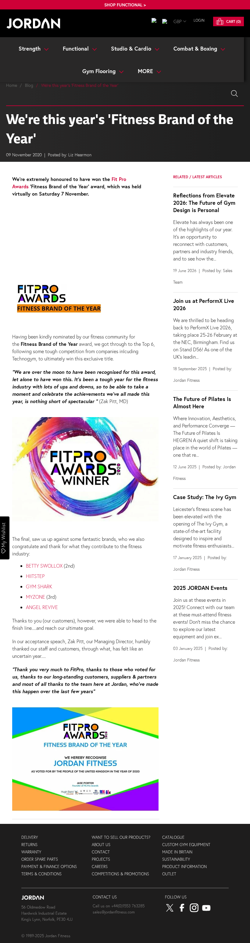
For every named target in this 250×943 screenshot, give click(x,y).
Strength (30, 48)
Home (11, 85)
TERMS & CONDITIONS (41, 874)
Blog (29, 85)
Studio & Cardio (132, 48)
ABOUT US (101, 844)
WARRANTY (31, 852)
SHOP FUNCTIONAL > (125, 5)
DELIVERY (29, 837)
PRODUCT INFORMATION (184, 866)
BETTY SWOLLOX (44, 565)
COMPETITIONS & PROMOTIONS (120, 874)
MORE (146, 71)
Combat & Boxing (196, 48)
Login (199, 20)
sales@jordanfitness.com (114, 912)
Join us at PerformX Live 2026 (203, 304)
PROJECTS (101, 859)
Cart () (233, 21)
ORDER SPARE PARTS (39, 859)
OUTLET (169, 874)
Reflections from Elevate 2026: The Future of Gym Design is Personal (204, 203)
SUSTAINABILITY (176, 859)
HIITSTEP (35, 576)
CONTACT (101, 852)
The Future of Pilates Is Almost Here (202, 402)
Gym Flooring (99, 71)
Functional (76, 48)
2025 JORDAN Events (200, 587)
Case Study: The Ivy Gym (204, 497)
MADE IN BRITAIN (177, 852)
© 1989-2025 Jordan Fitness (45, 935)
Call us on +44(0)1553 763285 (119, 906)
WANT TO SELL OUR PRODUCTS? (121, 837)
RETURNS (29, 844)
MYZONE (35, 597)
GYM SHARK (39, 586)
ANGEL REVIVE (42, 607)
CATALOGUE (173, 837)
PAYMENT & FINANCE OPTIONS (49, 866)
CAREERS (100, 866)
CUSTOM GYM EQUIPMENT (186, 844)
